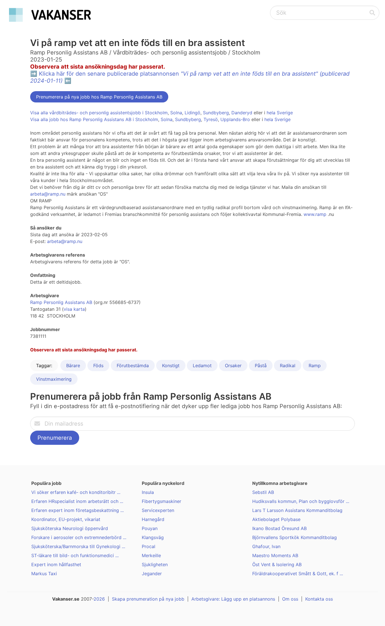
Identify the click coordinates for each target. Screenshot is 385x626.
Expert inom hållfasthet (56, 564)
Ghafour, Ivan (266, 546)
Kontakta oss (319, 599)
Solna (176, 112)
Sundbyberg (216, 112)
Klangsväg (153, 537)
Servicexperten (158, 510)
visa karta (74, 309)
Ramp (315, 365)
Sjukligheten (155, 564)
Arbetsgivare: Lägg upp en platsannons (233, 599)
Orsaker (233, 365)
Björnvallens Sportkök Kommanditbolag (294, 537)
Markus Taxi (44, 573)
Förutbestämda (133, 365)
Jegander (152, 573)
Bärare (73, 365)
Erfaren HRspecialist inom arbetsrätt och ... (77, 501)
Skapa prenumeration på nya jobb (148, 599)
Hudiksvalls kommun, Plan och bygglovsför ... (300, 501)
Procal (148, 546)
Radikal (287, 365)
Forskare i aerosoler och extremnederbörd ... (78, 537)
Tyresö (210, 119)
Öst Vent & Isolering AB (277, 564)
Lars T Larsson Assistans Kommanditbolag (297, 510)
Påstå (261, 365)
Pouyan (150, 528)
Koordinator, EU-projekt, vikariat (65, 519)
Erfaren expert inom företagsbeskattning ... (77, 510)
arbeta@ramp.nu (47, 194)
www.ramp (315, 214)
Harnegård (153, 519)
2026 (99, 599)
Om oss (290, 599)
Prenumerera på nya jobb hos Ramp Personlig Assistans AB (99, 97)
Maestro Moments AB (275, 555)
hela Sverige (280, 112)
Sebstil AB (263, 492)
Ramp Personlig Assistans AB (61, 302)
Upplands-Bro (235, 119)
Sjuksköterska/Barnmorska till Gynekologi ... (78, 546)
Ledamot (202, 365)
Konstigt (171, 365)
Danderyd (241, 112)
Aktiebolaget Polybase (276, 519)
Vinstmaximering (54, 379)
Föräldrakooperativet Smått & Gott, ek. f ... (297, 573)
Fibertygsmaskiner (161, 501)
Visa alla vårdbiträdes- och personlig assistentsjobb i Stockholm (99, 112)
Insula (148, 492)
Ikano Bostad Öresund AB (279, 528)
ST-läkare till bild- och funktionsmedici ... (75, 555)
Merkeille (151, 555)
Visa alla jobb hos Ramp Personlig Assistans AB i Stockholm (94, 119)
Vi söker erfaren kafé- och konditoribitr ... (75, 492)
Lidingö (192, 112)
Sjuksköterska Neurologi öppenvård (69, 528)
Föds (98, 365)
